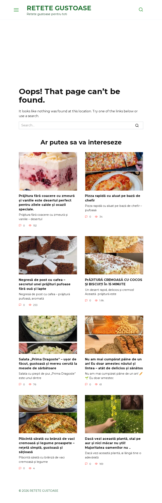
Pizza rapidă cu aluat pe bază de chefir (112, 198)
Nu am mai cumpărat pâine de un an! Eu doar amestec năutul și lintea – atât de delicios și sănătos (114, 363)
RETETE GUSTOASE (59, 8)
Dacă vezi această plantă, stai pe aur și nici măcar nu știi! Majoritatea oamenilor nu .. (113, 443)
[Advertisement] (81, 53)
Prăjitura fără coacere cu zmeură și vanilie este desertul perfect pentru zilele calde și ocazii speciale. (47, 202)
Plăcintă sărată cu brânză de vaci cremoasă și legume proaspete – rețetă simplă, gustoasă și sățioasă (47, 445)
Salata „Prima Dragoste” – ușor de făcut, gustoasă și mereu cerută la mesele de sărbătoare (48, 363)
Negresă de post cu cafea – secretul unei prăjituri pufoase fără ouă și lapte (45, 284)
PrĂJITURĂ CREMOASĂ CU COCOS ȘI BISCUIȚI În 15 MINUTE (113, 282)
